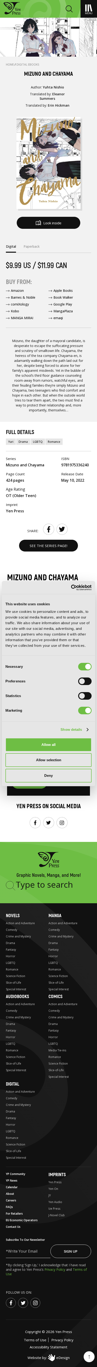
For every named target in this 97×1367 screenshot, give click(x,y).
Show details (71, 729)
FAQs (9, 1207)
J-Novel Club (56, 1215)
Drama (23, 442)
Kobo (15, 311)
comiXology (20, 304)
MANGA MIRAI (22, 318)
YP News (11, 1181)
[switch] (85, 681)
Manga (54, 916)
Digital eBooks (27, 65)
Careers (11, 1200)
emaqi (58, 318)
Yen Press (54, 1182)
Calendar (12, 1187)
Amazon (17, 290)
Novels (13, 916)
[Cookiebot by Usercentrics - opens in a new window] (71, 588)
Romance (54, 442)
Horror (10, 956)
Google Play (62, 304)
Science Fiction (15, 976)
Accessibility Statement (48, 1347)
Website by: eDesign (49, 1357)
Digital (12, 1084)
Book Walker (63, 297)
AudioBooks (17, 996)
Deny (48, 775)
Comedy (11, 930)
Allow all (48, 745)
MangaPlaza (63, 311)
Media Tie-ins (57, 1050)
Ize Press (54, 1209)
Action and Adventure (20, 923)
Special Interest (16, 989)
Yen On (53, 1189)
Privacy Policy (55, 1269)
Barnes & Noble (23, 297)
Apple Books (63, 290)
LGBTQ (38, 442)
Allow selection (48, 760)
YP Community (15, 1174)
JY (49, 1195)
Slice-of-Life (13, 983)
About (10, 1194)
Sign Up (70, 1251)
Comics (55, 996)
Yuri (10, 442)
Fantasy (11, 950)
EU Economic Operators (22, 1220)
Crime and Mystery (18, 936)
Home (10, 65)
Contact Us (13, 1227)
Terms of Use (35, 1340)
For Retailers (14, 1214)
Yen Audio (55, 1202)
